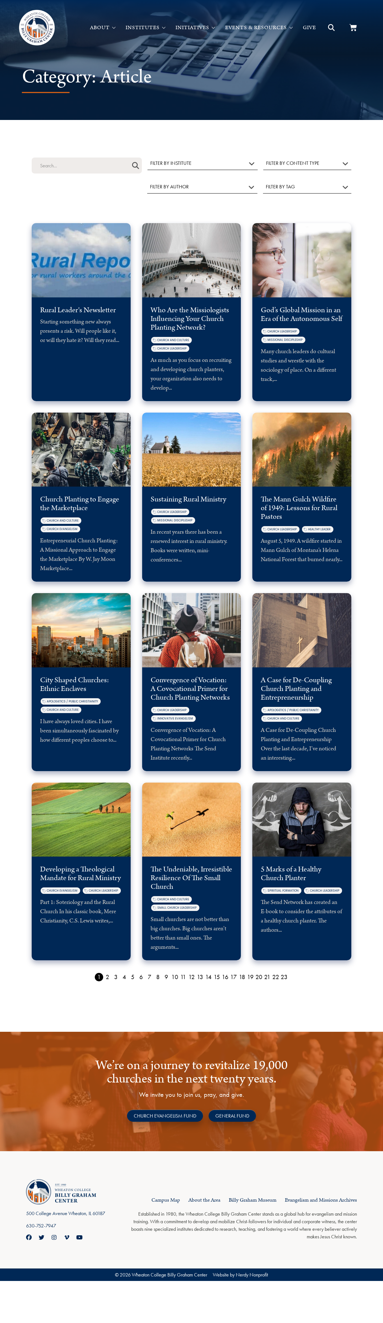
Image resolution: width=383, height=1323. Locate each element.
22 (275, 977)
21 (267, 977)
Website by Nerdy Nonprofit (240, 1274)
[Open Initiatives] (213, 28)
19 (250, 977)
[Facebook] (29, 1237)
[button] (331, 27)
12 (191, 977)
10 (174, 977)
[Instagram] (54, 1237)
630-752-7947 (41, 1225)
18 (242, 977)
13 (200, 977)
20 (258, 977)
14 (208, 977)
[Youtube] (79, 1237)
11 (183, 977)
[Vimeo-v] (67, 1237)
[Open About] (114, 28)
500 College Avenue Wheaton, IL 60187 (65, 1213)
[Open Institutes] (164, 28)
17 (233, 977)
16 (225, 977)
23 (284, 977)
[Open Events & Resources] (291, 28)
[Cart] (353, 27)
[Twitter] (41, 1237)
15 (217, 977)
